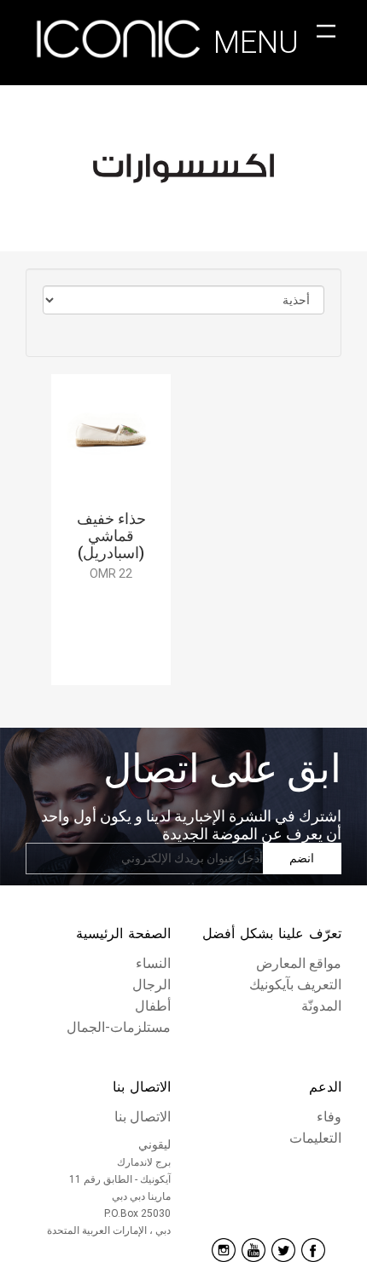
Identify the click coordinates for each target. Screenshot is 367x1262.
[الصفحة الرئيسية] (119, 43)
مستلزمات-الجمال (119, 1024)
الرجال (151, 983)
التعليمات (315, 1136)
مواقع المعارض (298, 962)
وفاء (329, 1116)
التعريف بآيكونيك (295, 983)
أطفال (153, 1003)
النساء (153, 962)
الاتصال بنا (142, 1087)
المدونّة (321, 1003)
